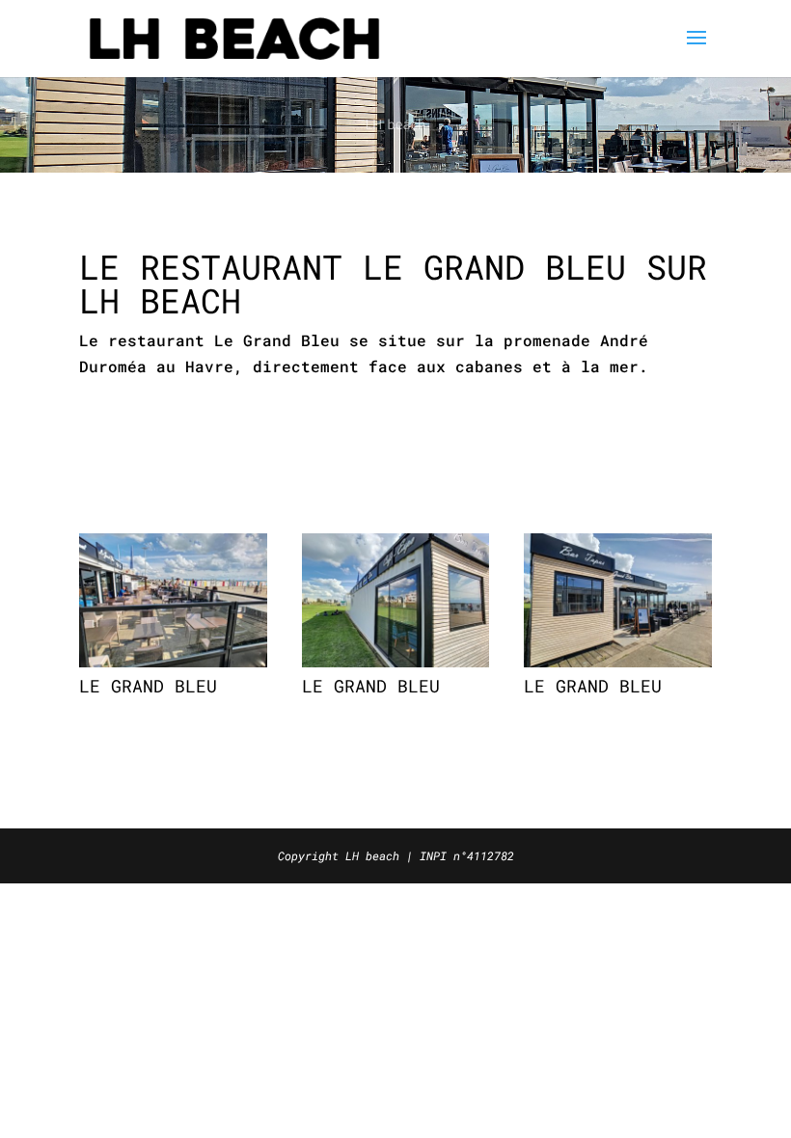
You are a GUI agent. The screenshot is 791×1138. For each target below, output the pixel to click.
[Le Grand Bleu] (173, 661)
